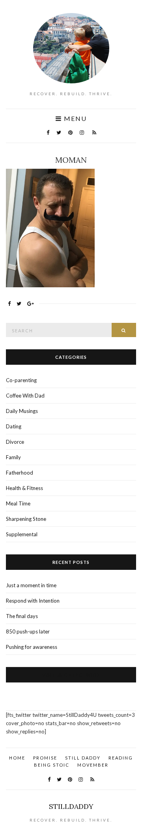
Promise (45, 757)
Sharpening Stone (26, 519)
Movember (92, 764)
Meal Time (18, 503)
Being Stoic (51, 764)
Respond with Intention (33, 601)
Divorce (15, 442)
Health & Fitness (24, 488)
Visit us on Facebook (71, 674)
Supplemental (21, 534)
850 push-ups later (28, 631)
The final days (22, 616)
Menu (74, 118)
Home (17, 757)
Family (13, 457)
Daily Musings (22, 411)
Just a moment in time (31, 585)
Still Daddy (83, 757)
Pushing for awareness (31, 647)
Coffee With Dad (25, 395)
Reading (120, 757)
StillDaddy (71, 806)
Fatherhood (19, 472)
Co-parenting (21, 380)
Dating (13, 426)
